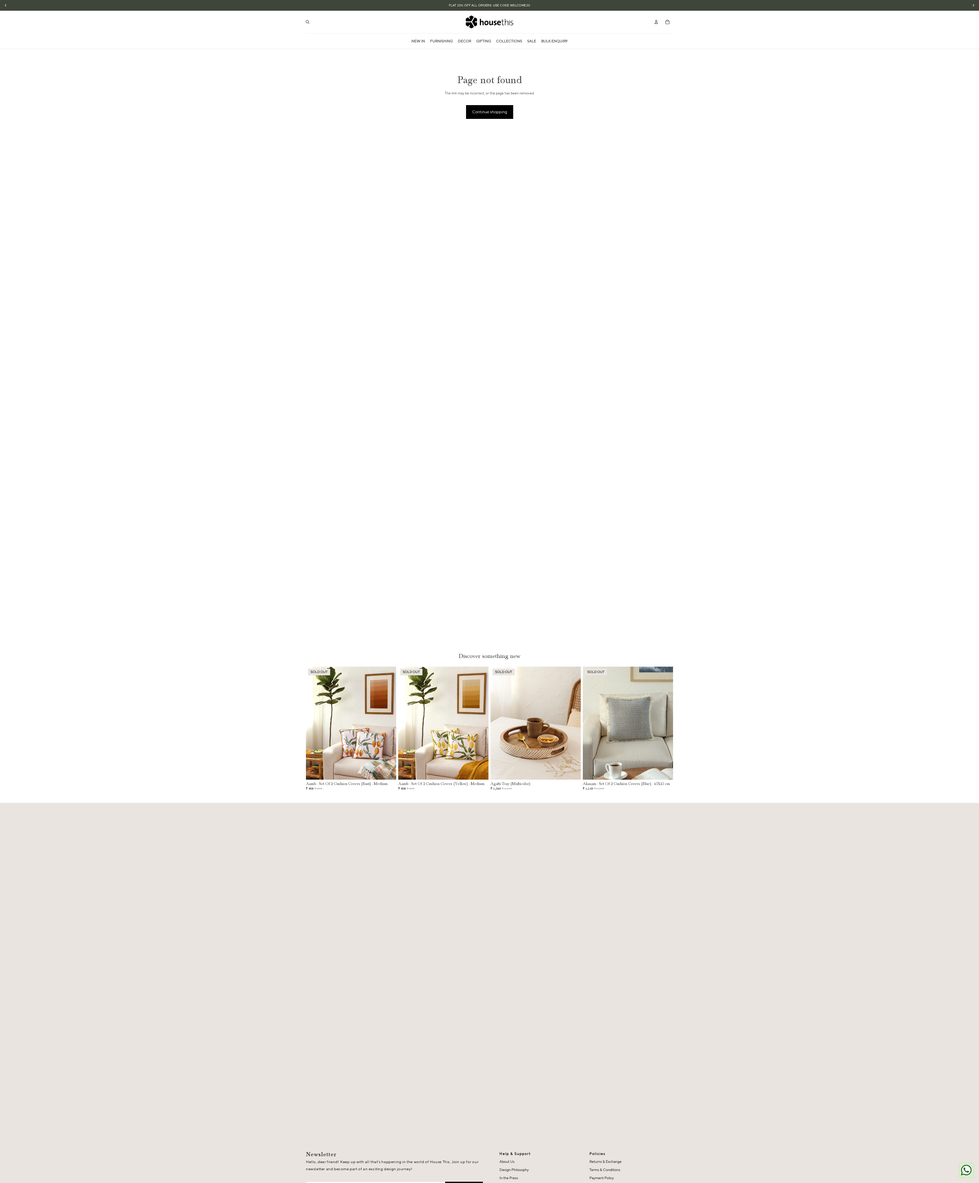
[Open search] (307, 22)
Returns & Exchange (605, 1162)
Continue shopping (489, 111)
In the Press (508, 1178)
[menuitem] (418, 41)
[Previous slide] (313, 723)
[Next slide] (388, 723)
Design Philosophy (514, 1170)
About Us (506, 1162)
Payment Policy (601, 1178)
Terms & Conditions (604, 1170)
